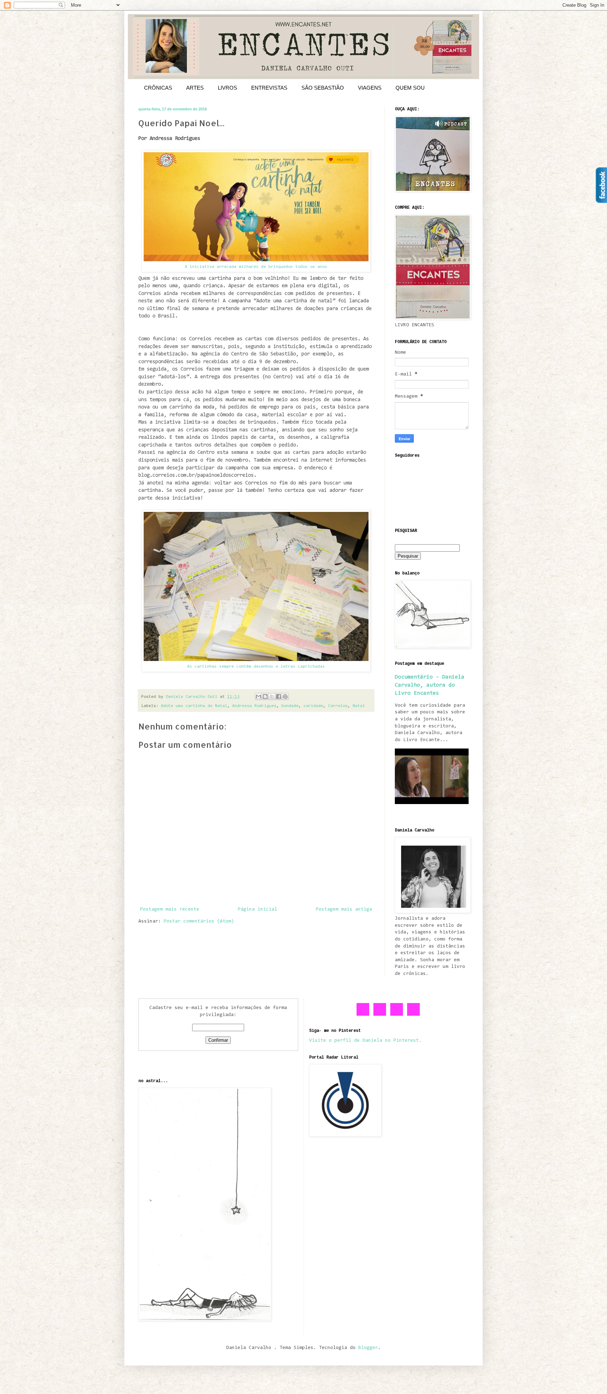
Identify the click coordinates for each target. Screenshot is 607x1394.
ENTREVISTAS (269, 88)
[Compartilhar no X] (271, 696)
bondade (290, 706)
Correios (338, 706)
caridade (313, 706)
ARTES (195, 88)
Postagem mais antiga (344, 909)
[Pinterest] (397, 1014)
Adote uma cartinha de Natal (194, 706)
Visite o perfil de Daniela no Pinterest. (365, 1040)
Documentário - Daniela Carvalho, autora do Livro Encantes (429, 685)
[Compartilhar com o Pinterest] (285, 696)
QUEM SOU (410, 88)
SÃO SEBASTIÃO (322, 88)
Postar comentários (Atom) (199, 921)
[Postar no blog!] (265, 696)
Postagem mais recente (169, 909)
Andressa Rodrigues (254, 706)
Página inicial (257, 909)
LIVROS (227, 88)
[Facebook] (363, 1014)
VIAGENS (369, 88)
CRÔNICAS (158, 88)
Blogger (368, 1347)
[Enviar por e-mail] (258, 696)
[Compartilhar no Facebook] (278, 696)
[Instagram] (414, 1014)
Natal (359, 706)
